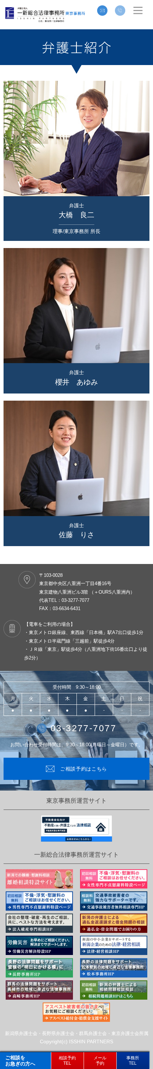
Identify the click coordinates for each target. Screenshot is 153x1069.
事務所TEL (132, 1060)
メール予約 (100, 1060)
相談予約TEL (67, 1060)
